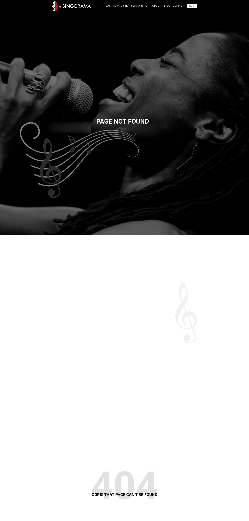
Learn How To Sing (117, 6)
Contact (178, 6)
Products (156, 6)
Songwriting (139, 6)
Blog (167, 6)
